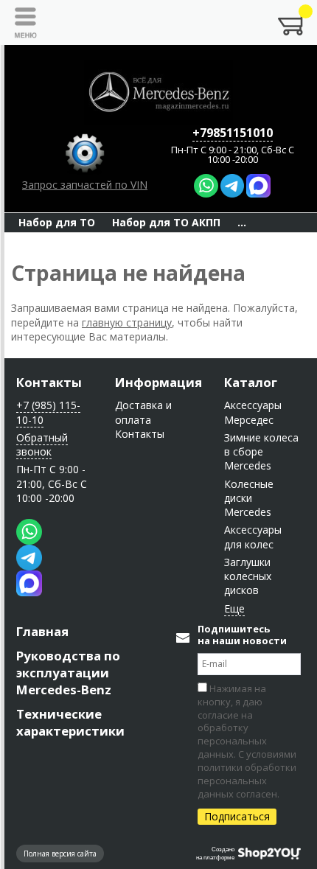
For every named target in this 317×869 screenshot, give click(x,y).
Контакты (49, 382)
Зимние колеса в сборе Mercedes (261, 451)
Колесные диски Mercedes (249, 498)
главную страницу (127, 322)
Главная (42, 631)
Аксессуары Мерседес (253, 412)
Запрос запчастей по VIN (84, 185)
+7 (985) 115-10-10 (48, 412)
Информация (158, 382)
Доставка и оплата (143, 412)
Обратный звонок (42, 444)
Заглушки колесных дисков (247, 576)
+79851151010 (232, 133)
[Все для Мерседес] (158, 92)
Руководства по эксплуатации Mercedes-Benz (68, 672)
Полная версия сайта (60, 853)
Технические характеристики (70, 722)
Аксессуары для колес (253, 537)
